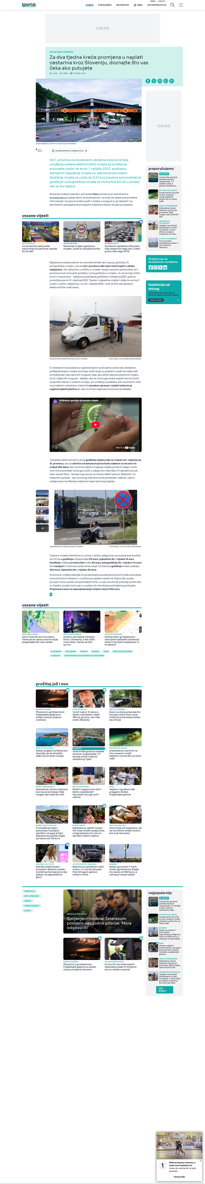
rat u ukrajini (32, 896)
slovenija (56, 651)
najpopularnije (160, 893)
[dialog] (179, 1156)
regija (28, 901)
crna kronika (32, 906)
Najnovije (122, 5)
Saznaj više (179, 1177)
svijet (28, 911)
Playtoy (162, 1)
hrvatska (29, 891)
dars (106, 651)
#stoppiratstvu (156, 5)
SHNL (140, 5)
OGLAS (102, 28)
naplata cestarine (122, 651)
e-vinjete (55, 656)
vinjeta (95, 651)
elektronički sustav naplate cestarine (84, 656)
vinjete (83, 651)
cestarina (70, 651)
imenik (153, 1)
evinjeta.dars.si (58, 197)
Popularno (105, 5)
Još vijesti (162, 989)
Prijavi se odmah (156, 300)
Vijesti (89, 5)
